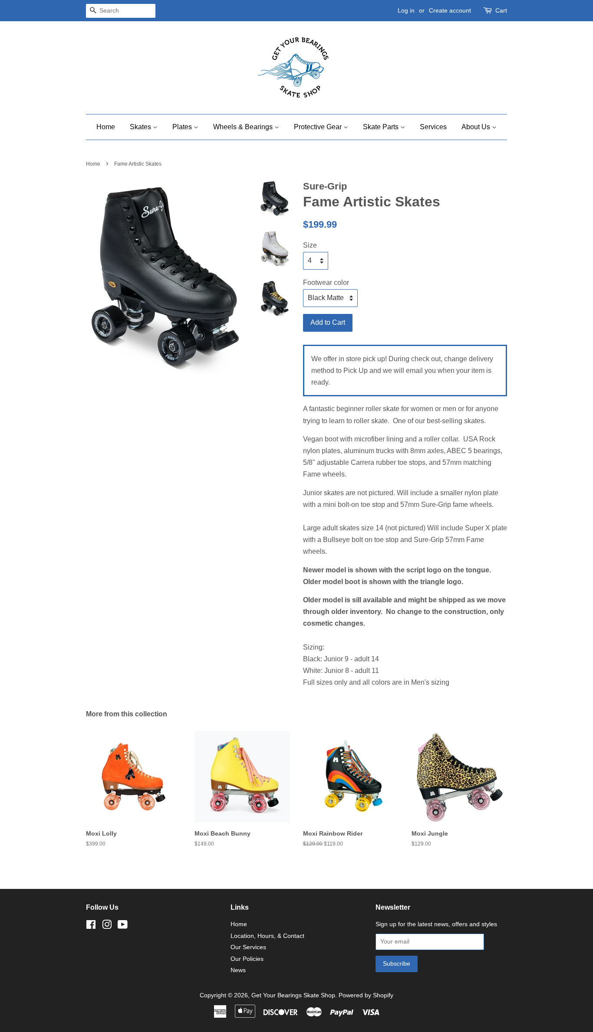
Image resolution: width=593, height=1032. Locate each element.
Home (105, 127)
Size (310, 245)
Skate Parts (381, 127)
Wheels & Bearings (243, 127)
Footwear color (326, 282)
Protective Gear (318, 127)
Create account (450, 10)
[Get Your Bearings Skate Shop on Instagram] (107, 926)
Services (433, 127)
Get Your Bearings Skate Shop (293, 995)
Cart (501, 10)
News (238, 970)
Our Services (248, 947)
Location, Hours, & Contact (267, 936)
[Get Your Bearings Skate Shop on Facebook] (91, 926)
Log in (406, 10)
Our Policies (247, 959)
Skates (141, 127)
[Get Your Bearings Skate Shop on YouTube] (123, 926)
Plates (183, 127)
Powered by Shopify (366, 995)
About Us (476, 127)
